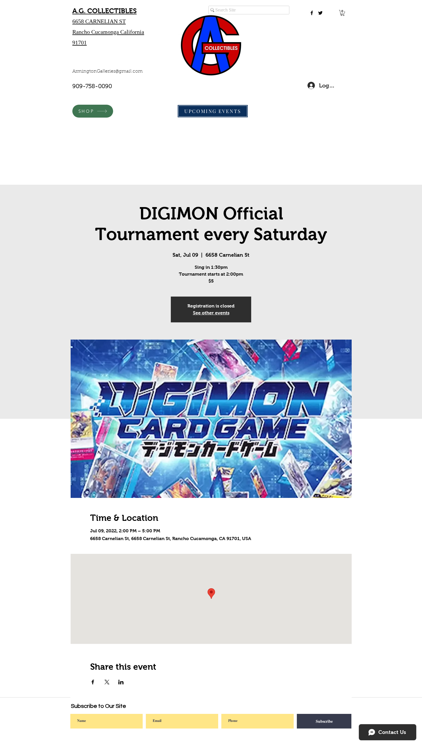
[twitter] (320, 13)
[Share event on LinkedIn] (121, 682)
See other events (211, 312)
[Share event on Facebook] (93, 682)
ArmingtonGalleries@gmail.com (107, 71)
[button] (342, 13)
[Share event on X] (107, 682)
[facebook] (312, 13)
